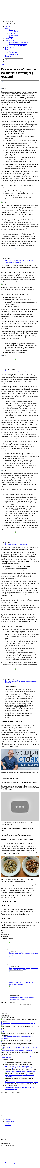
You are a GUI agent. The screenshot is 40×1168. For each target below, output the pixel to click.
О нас (6, 28)
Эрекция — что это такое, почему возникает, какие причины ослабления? (23, 968)
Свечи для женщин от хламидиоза (16, 544)
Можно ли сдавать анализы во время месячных (16, 1050)
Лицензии (12, 33)
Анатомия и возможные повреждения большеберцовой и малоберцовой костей (18, 1067)
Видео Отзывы (13, 35)
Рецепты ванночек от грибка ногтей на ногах (20, 1071)
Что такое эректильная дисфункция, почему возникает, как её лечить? (19, 261)
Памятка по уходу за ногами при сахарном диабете (21, 1082)
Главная (7, 26)
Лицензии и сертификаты (13, 1163)
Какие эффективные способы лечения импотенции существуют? (21, 998)
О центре (12, 30)
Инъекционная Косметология (18, 42)
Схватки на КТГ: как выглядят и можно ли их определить (20, 1047)
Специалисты (13, 31)
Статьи (11, 37)
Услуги (7, 1123)
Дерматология (9, 47)
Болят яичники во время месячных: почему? (15, 1042)
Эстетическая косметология (18, 44)
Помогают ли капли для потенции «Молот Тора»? (21, 371)
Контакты (8, 56)
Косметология (9, 40)
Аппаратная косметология (17, 45)
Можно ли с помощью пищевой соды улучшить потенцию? (21, 983)
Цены (6, 49)
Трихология (8, 38)
